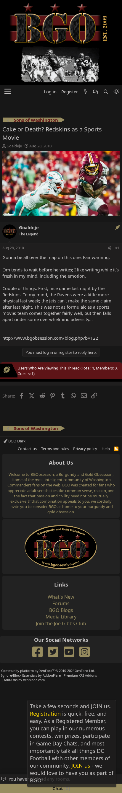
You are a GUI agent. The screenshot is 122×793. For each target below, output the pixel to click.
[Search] (105, 92)
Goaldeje (14, 146)
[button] (8, 91)
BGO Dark (16, 441)
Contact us (27, 448)
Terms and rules (55, 448)
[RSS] (116, 448)
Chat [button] (60, 788)
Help (106, 448)
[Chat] (95, 92)
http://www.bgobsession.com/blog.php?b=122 (50, 338)
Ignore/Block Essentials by (49, 675)
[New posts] (85, 92)
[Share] (109, 248)
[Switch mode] (116, 92)
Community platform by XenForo (48, 670)
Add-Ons (10, 680)
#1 (117, 247)
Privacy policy (85, 448)
